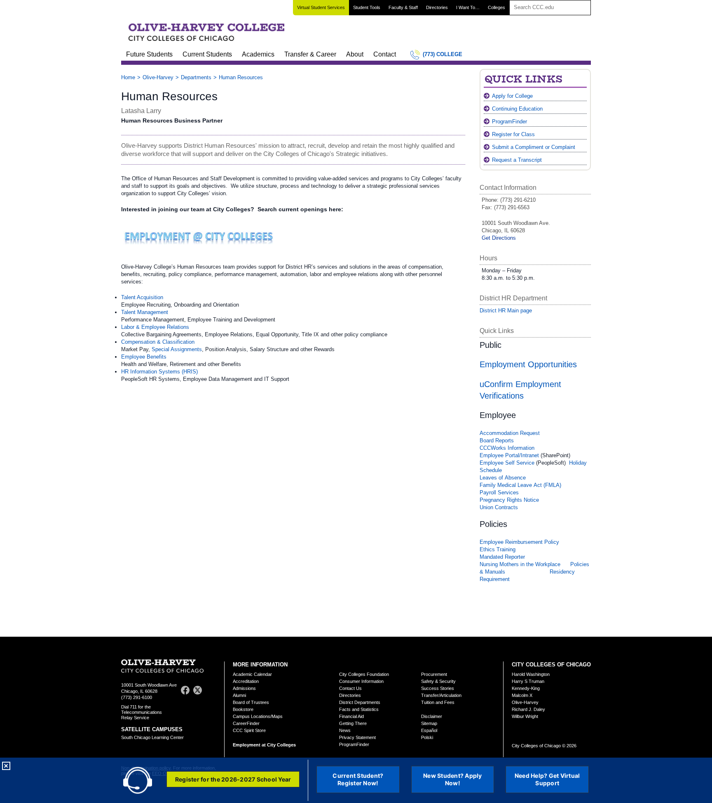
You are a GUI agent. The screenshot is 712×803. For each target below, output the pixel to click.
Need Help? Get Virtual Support (547, 779)
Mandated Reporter (502, 557)
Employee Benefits (143, 357)
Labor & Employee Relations (155, 327)
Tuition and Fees (437, 702)
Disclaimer (431, 716)
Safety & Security (438, 681)
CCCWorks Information (507, 448)
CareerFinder (246, 723)
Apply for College (512, 96)
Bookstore (243, 709)
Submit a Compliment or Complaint (533, 147)
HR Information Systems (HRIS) (159, 371)
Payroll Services (499, 492)
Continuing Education (517, 109)
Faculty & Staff (403, 7)
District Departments (359, 702)
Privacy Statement (357, 737)
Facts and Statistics (359, 709)
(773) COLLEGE (442, 54)
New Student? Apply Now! (452, 779)
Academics (258, 54)
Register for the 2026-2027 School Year (233, 779)
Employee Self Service (508, 463)
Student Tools (366, 7)
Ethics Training (497, 549)
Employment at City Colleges (264, 744)
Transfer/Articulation (441, 695)
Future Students (149, 54)
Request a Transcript (517, 160)
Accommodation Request (510, 433)
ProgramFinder (509, 121)
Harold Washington (531, 674)
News (345, 730)
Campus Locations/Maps (258, 716)
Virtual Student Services (321, 7)
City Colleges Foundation (364, 674)
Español (429, 730)
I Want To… (468, 7)
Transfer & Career (310, 54)
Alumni (239, 695)
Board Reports (497, 440)
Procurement (434, 674)
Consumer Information (361, 681)
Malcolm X (522, 695)
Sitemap (429, 723)
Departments (196, 77)
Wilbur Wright (525, 716)
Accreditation (246, 681)
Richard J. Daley (528, 709)
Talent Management (144, 312)
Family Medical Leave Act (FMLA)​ (520, 485)
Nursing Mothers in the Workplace (520, 564)
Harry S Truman (528, 681)
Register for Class (513, 134)
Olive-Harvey (158, 77)
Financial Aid (351, 716)
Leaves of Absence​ (503, 478)
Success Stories (437, 688)
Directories (437, 7)
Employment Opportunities (528, 364)
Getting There (353, 723)
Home (128, 77)
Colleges (496, 7)
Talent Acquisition (142, 297)
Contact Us (350, 688)
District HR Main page (506, 310)
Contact (384, 54)
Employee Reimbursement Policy (519, 542)
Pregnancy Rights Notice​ (509, 500)
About (354, 54)
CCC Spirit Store (249, 730)
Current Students (207, 54)
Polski (427, 737)
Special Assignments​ (177, 349)
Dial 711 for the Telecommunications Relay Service (141, 712)
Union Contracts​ (499, 507)
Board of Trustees (251, 702)
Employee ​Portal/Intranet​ (509, 455)
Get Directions (499, 238)
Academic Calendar (252, 674)
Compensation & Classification (157, 342)
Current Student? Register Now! (358, 779)
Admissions (244, 688)
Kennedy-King (526, 688)
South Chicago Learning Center (152, 737)
